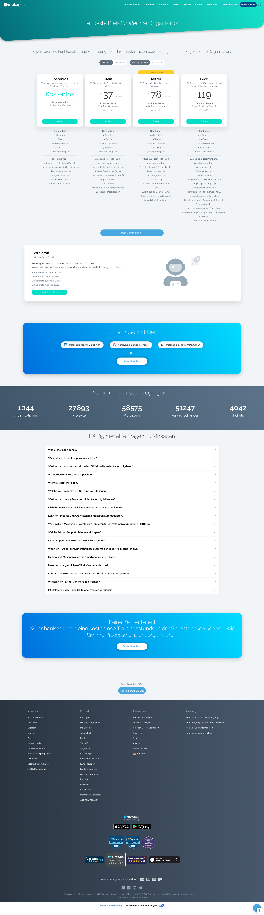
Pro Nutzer (157, 62)
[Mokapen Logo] (14, 4)
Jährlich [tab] (106, 62)
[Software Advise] (136, 859)
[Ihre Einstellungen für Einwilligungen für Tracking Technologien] (259, 910)
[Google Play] (141, 826)
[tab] (120, 62)
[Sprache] (259, 5)
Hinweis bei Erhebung (111, 905)
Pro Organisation (140, 62)
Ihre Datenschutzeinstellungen (141, 905)
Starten (59, 121)
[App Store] (121, 826)
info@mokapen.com (190, 894)
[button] (132, 4)
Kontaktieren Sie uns (49, 292)
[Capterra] (93, 859)
